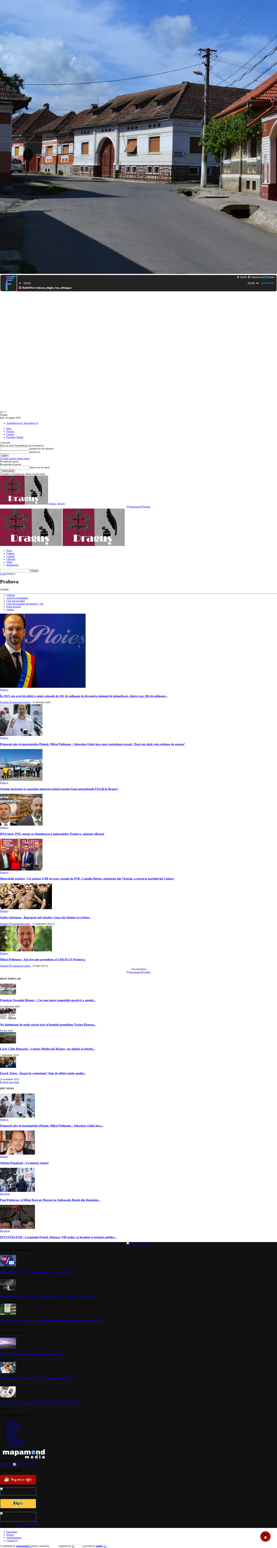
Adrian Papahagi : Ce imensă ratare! (24, 1163)
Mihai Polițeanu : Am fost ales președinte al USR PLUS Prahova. (43, 959)
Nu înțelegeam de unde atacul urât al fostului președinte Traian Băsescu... (48, 1024)
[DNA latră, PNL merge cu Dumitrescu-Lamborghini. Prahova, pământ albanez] (21, 824)
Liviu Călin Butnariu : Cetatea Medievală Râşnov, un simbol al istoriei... (47, 1049)
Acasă (3, 573)
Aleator (10, 609)
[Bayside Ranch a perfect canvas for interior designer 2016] (8, 1372)
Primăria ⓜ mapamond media (15, 702)
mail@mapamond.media (27, 1523)
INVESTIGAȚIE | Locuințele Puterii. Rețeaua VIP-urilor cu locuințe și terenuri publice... (58, 1237)
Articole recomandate (17, 598)
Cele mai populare (15, 601)
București (5, 1193)
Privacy (10, 1534)
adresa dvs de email (39, 467)
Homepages (12, 565)
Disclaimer (11, 1532)
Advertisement (13, 1537)
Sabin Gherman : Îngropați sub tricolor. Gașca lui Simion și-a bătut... (45, 917)
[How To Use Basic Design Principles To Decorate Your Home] (8, 1396)
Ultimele (10, 595)
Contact (10, 434)
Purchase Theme (14, 437)
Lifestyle (10, 559)
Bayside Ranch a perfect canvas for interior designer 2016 (38, 1378)
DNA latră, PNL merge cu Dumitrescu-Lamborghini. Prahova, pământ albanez (52, 834)
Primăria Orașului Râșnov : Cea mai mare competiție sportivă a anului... (48, 1000)
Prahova (4, 689)
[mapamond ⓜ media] (138, 506)
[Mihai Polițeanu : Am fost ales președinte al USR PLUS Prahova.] (26, 950)
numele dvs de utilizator (42, 448)
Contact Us (12, 1540)
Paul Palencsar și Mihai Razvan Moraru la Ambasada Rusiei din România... (50, 1200)
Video (9, 562)
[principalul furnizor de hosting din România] (53, 1546)
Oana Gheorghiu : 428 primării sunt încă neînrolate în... (37, 1271)
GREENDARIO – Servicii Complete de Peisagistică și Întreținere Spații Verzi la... (53, 1320)
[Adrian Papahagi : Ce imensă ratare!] (17, 1153)
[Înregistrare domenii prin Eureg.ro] (76, 1546)
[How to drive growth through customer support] (8, 1348)
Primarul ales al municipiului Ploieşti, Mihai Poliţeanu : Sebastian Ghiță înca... (51, 1125)
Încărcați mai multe (9, 1082)
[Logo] (31, 545)
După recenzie (13, 606)
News (9, 550)
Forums (10, 431)
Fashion (10, 553)
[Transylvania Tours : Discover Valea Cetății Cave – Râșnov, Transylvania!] (8, 1289)
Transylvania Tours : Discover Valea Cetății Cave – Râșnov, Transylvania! (49, 1296)
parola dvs (35, 452)
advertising (17, 1463)
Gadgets (10, 556)
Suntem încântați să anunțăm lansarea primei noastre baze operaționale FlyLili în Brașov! (59, 789)
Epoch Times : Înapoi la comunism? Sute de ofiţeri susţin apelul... (43, 1073)
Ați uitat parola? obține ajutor (14, 458)
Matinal (4, 1156)
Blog (8, 428)
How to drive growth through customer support (31, 1354)
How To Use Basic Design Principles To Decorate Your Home (39, 1402)
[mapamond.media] (18, 1507)
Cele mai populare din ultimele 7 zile (24, 603)
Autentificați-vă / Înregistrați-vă (22, 423)
